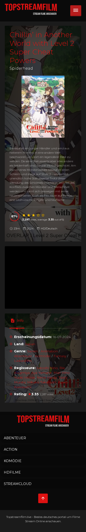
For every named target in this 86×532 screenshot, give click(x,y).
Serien (32, 351)
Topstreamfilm (16, 517)
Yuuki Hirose (24, 377)
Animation (49, 351)
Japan (30, 344)
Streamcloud (18, 484)
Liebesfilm (23, 361)
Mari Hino (62, 372)
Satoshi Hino (47, 368)
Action (10, 449)
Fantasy (60, 356)
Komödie (43, 356)
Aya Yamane (41, 372)
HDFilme (12, 472)
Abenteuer (23, 356)
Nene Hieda (47, 377)
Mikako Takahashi (41, 382)
